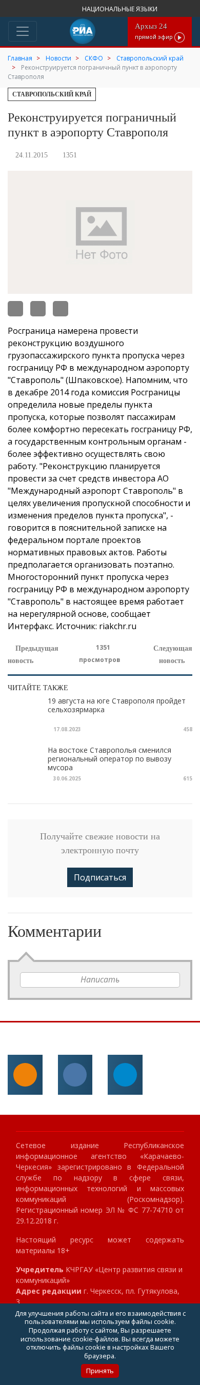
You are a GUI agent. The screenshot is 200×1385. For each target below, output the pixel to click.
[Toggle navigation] (22, 31)
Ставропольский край (51, 94)
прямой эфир (154, 31)
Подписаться (100, 877)
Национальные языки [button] (120, 9)
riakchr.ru (117, 626)
